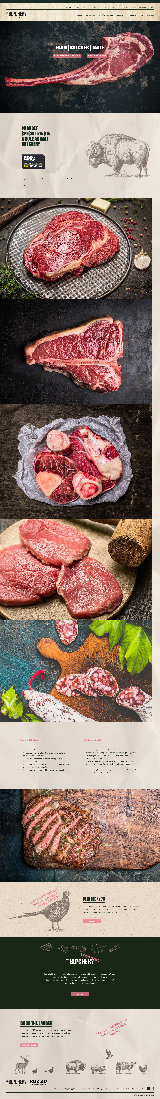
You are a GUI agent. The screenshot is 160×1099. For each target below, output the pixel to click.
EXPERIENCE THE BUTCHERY (67, 56)
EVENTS (120, 15)
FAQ (141, 15)
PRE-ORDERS (131, 15)
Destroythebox (148, 1095)
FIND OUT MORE (29, 1045)
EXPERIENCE (90, 15)
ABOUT (79, 15)
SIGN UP (92, 921)
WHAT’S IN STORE (106, 15)
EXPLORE (80, 994)
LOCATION (150, 15)
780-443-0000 (79, 7)
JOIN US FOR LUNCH (97, 56)
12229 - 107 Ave (64, 7)
